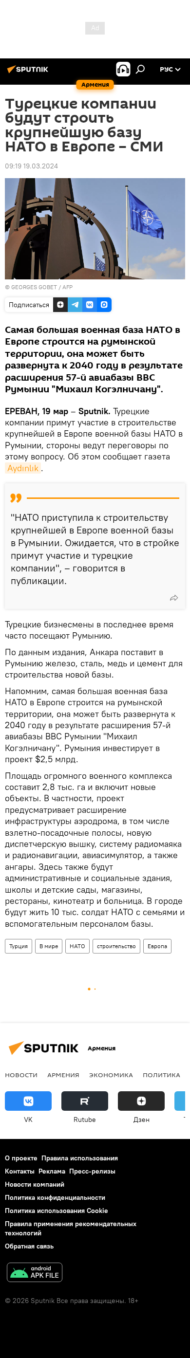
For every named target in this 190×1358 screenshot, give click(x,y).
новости (21, 1074)
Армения (63, 1074)
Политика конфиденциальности (55, 1197)
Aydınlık (22, 468)
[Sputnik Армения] (29, 73)
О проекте (21, 1158)
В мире (48, 946)
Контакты (20, 1171)
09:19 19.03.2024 (31, 166)
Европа (157, 946)
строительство (116, 946)
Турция (18, 946)
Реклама (51, 1171)
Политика (161, 1074)
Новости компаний (34, 1184)
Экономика (111, 1074)
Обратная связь (29, 1246)
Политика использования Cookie (56, 1210)
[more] (174, 597)
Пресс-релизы (92, 1171)
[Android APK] (34, 1274)
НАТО (77, 946)
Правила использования (79, 1158)
